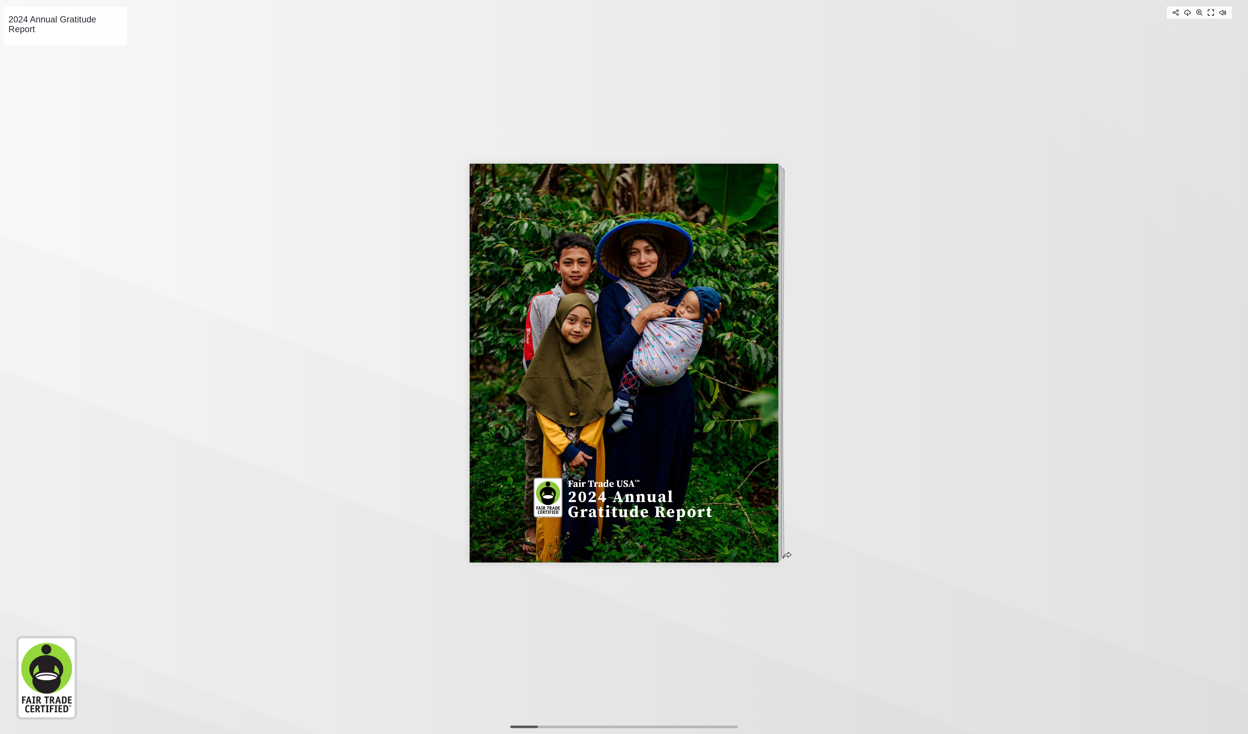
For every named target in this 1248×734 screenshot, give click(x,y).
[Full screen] (1211, 13)
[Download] (1187, 13)
